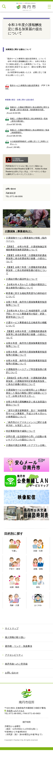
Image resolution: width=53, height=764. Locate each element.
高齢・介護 (14, 605)
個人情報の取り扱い (15, 637)
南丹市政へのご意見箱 (16, 664)
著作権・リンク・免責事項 (18, 646)
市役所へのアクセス (15, 711)
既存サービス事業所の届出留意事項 (24, 85)
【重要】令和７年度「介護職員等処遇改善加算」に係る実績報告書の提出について (26, 270)
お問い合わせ (12, 673)
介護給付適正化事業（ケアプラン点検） (26, 445)
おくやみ (38, 605)
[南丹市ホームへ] (26, 6)
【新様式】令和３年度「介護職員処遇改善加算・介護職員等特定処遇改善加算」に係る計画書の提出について (26, 381)
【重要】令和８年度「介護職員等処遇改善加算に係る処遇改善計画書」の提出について (26, 258)
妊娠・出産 (38, 551)
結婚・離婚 (14, 587)
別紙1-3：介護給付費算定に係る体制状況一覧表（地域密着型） (29, 131)
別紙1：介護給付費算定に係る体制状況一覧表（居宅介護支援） (29, 119)
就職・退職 (38, 569)
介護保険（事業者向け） (19, 231)
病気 (38, 587)
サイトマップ (12, 628)
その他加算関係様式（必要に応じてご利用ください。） (29, 142)
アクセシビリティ (14, 655)
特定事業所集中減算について (20, 431)
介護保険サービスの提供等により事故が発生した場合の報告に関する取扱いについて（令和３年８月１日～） (26, 393)
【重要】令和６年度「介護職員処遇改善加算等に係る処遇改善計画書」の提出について (26, 334)
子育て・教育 (14, 569)
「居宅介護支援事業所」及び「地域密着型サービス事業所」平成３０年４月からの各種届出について (26, 413)
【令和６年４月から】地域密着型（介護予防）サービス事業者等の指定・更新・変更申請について (26, 314)
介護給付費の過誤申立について (22, 279)
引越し (14, 551)
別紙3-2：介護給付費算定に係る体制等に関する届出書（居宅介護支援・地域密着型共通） (29, 108)
